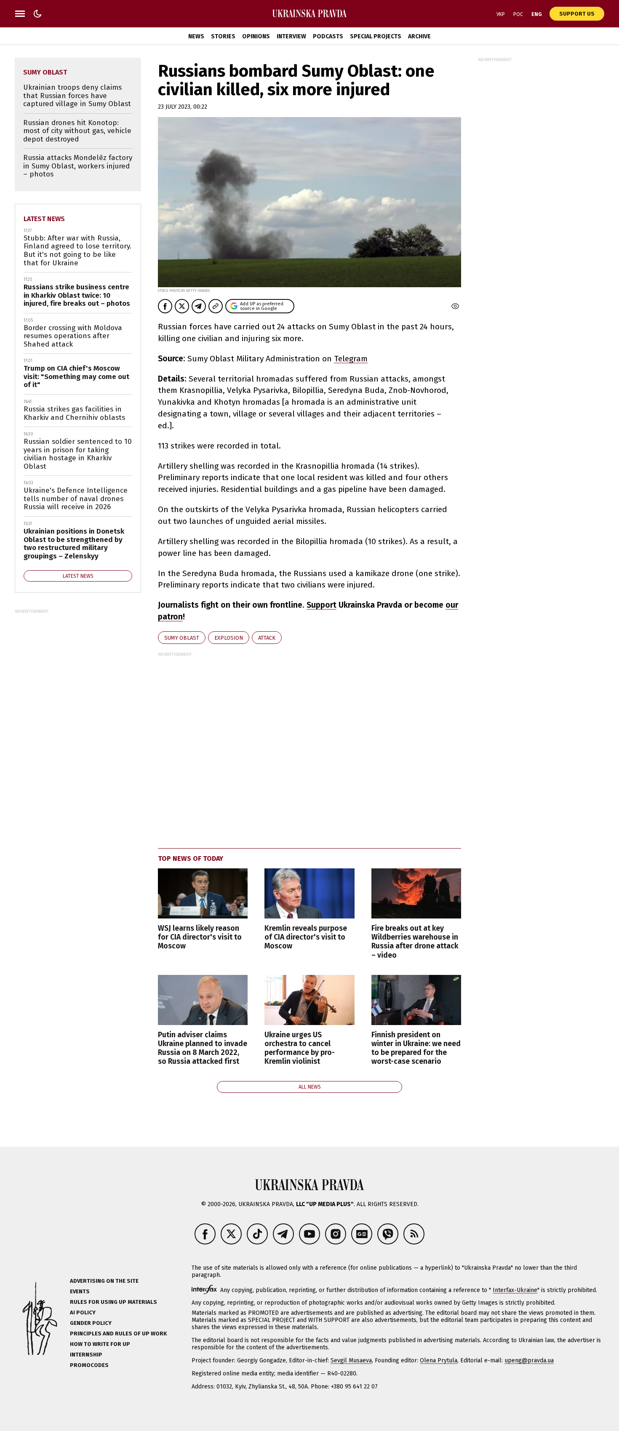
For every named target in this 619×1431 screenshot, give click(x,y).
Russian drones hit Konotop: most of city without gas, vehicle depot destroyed (77, 131)
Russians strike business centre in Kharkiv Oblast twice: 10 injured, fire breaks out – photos (77, 295)
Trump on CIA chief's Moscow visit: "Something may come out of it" (76, 376)
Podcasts (328, 36)
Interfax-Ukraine (515, 1290)
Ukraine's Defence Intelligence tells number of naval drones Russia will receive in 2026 (76, 498)
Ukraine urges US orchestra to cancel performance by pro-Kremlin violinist (299, 1048)
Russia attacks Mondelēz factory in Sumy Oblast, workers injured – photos (77, 166)
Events (80, 1291)
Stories (223, 36)
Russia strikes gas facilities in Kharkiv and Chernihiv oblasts (74, 413)
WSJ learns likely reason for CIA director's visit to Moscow (200, 937)
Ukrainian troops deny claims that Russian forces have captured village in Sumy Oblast (77, 95)
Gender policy (91, 1323)
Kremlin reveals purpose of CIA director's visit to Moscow (305, 937)
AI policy (83, 1312)
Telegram (351, 358)
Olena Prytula (438, 1360)
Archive (419, 36)
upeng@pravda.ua (529, 1360)
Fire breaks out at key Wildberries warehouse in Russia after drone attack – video (414, 941)
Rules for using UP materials (113, 1302)
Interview (291, 36)
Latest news (44, 219)
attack (266, 638)
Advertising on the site (104, 1281)
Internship (86, 1354)
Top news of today (190, 858)
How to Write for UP (100, 1344)
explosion (228, 638)
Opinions (256, 36)
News (196, 36)
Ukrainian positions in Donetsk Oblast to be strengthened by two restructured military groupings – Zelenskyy (74, 544)
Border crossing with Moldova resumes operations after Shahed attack (73, 336)
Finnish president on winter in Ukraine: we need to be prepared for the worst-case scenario (416, 1048)
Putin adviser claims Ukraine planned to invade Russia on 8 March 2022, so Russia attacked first (202, 1048)
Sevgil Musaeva (351, 1360)
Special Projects (375, 36)
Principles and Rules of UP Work (118, 1333)
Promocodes (89, 1365)
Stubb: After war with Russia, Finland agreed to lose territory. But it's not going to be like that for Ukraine (77, 250)
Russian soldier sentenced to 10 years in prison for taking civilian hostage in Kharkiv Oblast (78, 454)
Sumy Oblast (181, 638)
